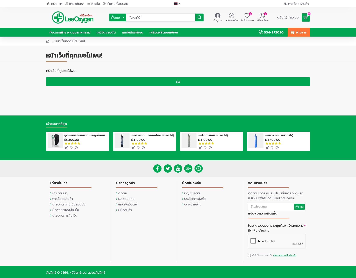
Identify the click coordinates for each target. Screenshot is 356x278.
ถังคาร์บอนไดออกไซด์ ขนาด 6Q (152, 135)
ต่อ (178, 81)
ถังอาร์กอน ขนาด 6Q (279, 135)
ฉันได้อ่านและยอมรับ (274, 255)
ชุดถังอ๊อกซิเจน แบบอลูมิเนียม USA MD (86, 135)
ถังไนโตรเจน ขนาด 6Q (213, 135)
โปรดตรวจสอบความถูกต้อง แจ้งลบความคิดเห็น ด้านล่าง (275, 228)
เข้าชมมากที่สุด (56, 124)
